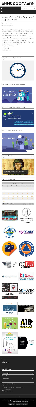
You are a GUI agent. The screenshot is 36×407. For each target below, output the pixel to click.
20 (18, 196)
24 (4, 198)
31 (4, 201)
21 (22, 196)
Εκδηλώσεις (18, 378)
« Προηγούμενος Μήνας (8, 204)
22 (27, 196)
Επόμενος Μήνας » (29, 204)
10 (4, 193)
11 (8, 193)
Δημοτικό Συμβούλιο (8, 25)
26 (13, 198)
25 (8, 198)
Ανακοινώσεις (18, 373)
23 (32, 196)
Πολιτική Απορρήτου (21, 404)
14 (22, 193)
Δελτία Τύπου (18, 376)
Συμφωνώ (11, 404)
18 (8, 196)
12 (13, 193)
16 (32, 193)
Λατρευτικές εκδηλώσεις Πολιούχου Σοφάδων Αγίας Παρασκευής (14, 171)
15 (27, 193)
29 (27, 198)
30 (32, 198)
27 (17, 198)
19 (13, 196)
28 (22, 198)
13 (17, 193)
